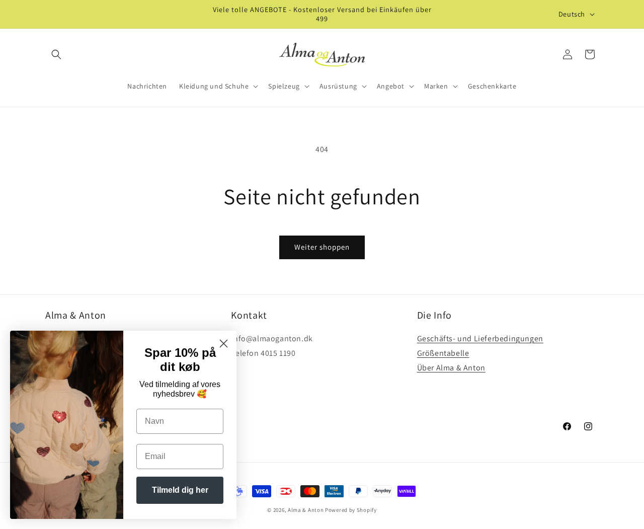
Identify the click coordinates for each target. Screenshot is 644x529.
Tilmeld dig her (180, 490)
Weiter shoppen (322, 247)
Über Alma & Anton (451, 367)
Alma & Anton (306, 509)
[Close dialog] (223, 343)
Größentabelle (443, 353)
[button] (56, 54)
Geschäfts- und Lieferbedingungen (480, 338)
